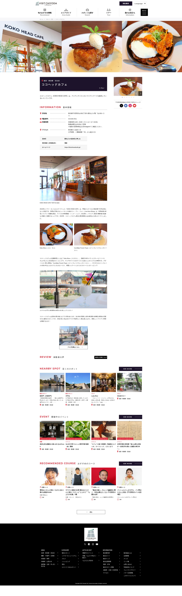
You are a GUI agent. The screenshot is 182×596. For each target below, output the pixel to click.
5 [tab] (131, 97)
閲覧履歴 (126, 3)
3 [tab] (127, 97)
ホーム (41, 19)
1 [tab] (122, 97)
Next (140, 93)
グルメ (102, 88)
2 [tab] (125, 97)
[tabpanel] (128, 86)
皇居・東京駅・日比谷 (52, 80)
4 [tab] (129, 97)
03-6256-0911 (72, 119)
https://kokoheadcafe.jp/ (72, 147)
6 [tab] (134, 97)
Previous (136, 93)
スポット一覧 (49, 19)
